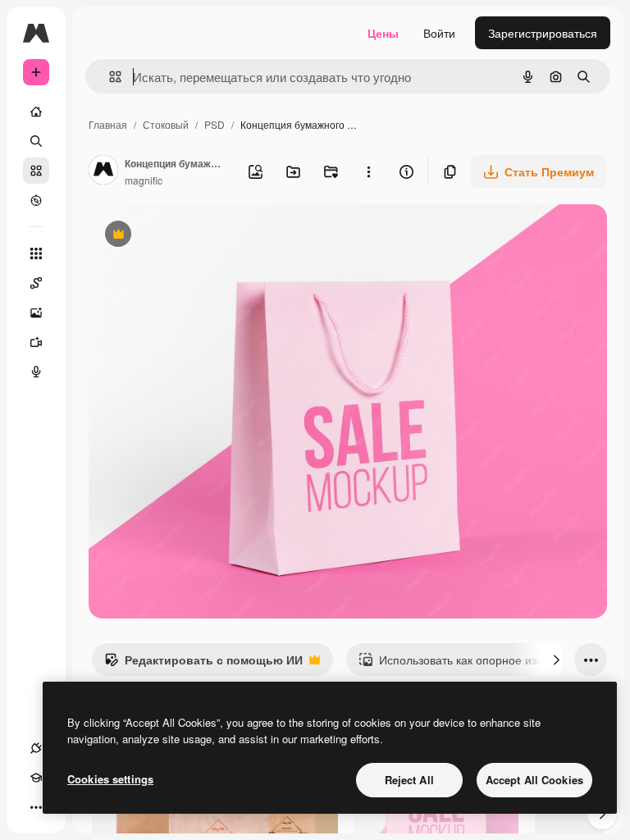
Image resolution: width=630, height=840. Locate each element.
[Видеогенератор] (36, 342)
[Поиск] (36, 141)
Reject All (409, 780)
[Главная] (36, 111)
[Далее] (556, 659)
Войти (439, 33)
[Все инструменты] (36, 253)
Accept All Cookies (534, 780)
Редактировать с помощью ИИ (203, 663)
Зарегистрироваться (542, 33)
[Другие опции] (368, 171)
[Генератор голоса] (36, 371)
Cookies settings (110, 779)
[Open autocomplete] (108, 77)
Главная (108, 124)
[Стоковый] (36, 171)
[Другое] (36, 807)
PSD (214, 124)
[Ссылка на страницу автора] (103, 171)
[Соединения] (36, 748)
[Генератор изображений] (36, 312)
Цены (383, 33)
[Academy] (36, 778)
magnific (143, 180)
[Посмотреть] (36, 200)
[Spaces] (36, 283)
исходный (198, 235)
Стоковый (166, 124)
